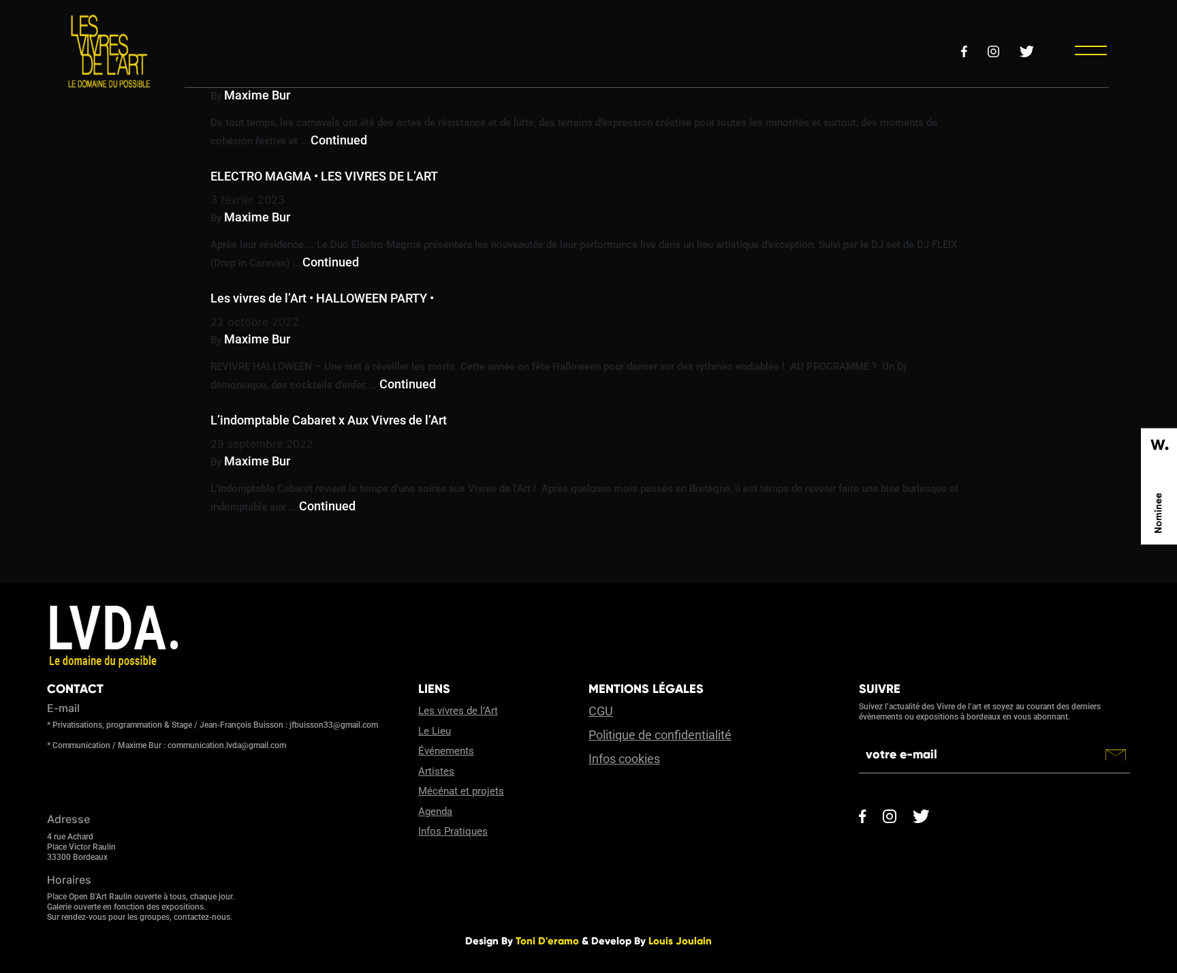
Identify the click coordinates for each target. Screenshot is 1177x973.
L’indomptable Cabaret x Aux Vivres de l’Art (328, 420)
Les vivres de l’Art (458, 711)
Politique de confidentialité (660, 735)
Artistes (436, 771)
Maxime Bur (257, 95)
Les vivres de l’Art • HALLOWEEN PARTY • (322, 298)
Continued (339, 140)
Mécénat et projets (461, 791)
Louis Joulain (680, 941)
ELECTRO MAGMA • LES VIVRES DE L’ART (324, 176)
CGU (600, 711)
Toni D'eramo (547, 941)
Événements (446, 751)
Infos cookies (624, 759)
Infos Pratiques (453, 831)
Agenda (435, 811)
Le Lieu (434, 731)
